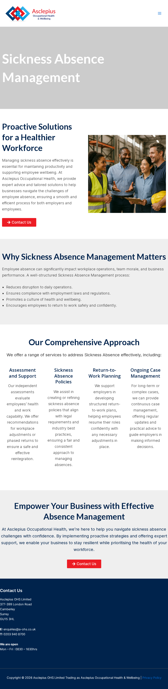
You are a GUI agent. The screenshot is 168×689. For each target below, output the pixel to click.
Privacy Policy (151, 678)
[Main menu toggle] (159, 13)
